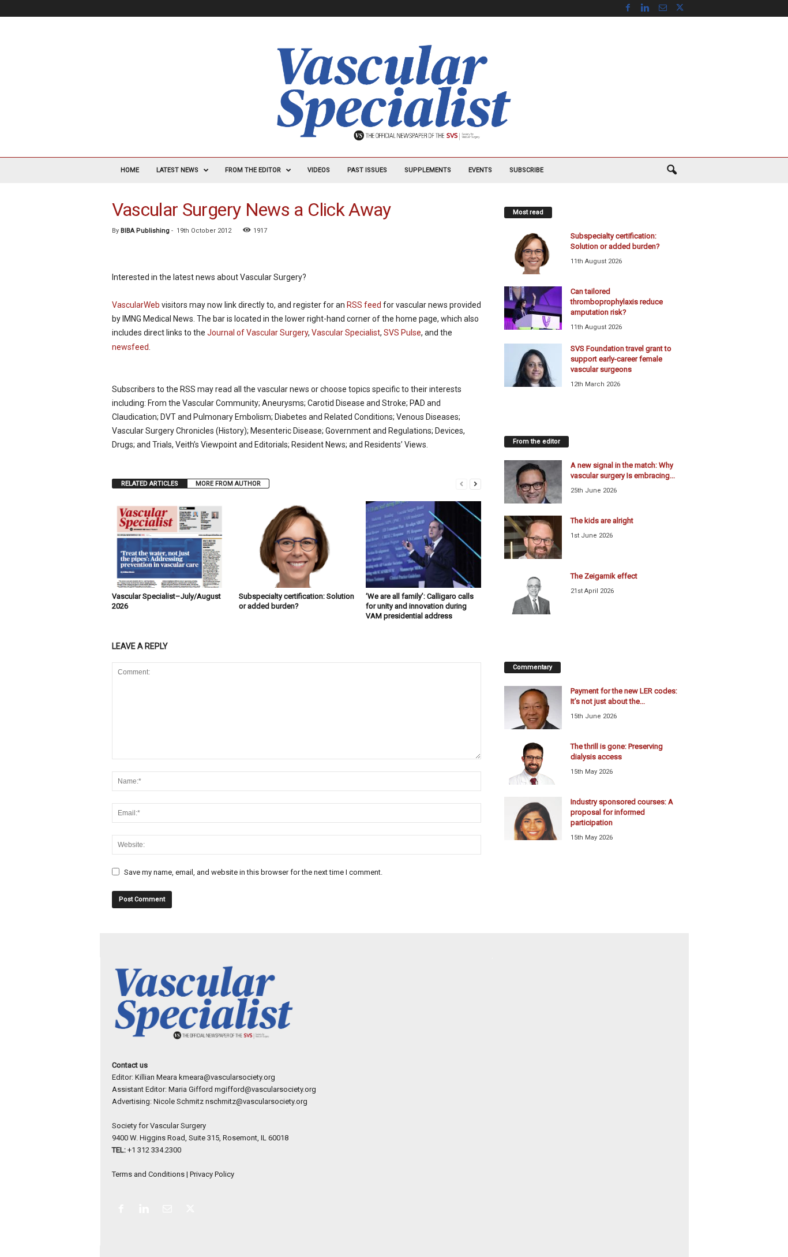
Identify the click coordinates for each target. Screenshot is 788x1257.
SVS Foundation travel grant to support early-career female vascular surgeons (621, 359)
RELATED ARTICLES (149, 483)
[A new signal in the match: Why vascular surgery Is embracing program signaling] (533, 481)
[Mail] (663, 8)
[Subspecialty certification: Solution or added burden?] (296, 544)
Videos (318, 170)
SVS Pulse (402, 332)
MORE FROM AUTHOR (228, 483)
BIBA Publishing (145, 230)
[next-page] (475, 484)
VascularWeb (136, 304)
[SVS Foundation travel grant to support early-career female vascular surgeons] (533, 365)
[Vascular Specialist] (394, 92)
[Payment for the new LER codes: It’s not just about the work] (533, 707)
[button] (671, 170)
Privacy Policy (212, 1174)
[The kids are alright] (533, 537)
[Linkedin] (645, 8)
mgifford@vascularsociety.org (265, 1089)
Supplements (427, 170)
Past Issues (367, 170)
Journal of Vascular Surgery (257, 332)
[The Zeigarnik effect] (533, 592)
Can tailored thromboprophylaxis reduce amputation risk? (617, 301)
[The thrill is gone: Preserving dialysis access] (533, 763)
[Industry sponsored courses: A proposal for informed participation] (533, 818)
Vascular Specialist (346, 332)
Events (480, 170)
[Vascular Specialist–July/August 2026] (169, 544)
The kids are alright (602, 520)
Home (130, 170)
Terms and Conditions (148, 1174)
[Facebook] (628, 8)
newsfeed (130, 347)
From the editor (253, 170)
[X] (680, 8)
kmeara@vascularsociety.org (227, 1077)
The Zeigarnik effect (604, 576)
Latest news (177, 170)
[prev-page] (461, 484)
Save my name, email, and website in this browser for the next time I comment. (253, 872)
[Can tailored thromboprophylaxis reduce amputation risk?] (533, 308)
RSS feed (364, 304)
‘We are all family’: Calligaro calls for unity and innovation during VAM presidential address (420, 606)
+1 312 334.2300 (154, 1150)
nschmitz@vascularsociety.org (256, 1101)
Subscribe (526, 170)
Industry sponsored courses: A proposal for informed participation (622, 812)
